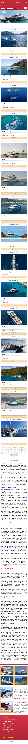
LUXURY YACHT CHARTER (9, 719)
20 (15, 453)
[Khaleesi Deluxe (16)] (14, 67)
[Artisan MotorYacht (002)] (14, 234)
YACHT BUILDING (7, 725)
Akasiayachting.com (9, 8)
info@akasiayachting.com (8, 737)
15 (24, 450)
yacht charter (16, 473)
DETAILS (14, 54)
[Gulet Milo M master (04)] (14, 373)
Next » (15, 455)
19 (12, 453)
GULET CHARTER (7, 721)
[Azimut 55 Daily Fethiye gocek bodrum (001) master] (14, 178)
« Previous (4, 447)
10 (8, 450)
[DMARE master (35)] (14, 39)
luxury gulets (23, 541)
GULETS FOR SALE (7, 731)
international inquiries (7, 590)
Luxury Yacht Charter (20, 702)
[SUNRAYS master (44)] (14, 401)
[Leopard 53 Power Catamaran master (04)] (14, 429)
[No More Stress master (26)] (14, 317)
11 (11, 450)
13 (18, 450)
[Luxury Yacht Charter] (7, 670)
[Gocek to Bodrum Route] (21, 680)
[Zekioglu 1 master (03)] (14, 150)
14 (21, 450)
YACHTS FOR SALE (7, 727)
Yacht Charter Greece (20, 688)
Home (19, 2)
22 (22, 453)
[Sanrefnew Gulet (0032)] (14, 94)
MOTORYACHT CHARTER (8, 723)
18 (9, 453)
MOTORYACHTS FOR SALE (9, 729)
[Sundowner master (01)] (14, 345)
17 (6, 453)
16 (2, 453)
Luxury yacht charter (5, 489)
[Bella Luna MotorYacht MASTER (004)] (14, 289)
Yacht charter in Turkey (6, 546)
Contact (25, 2)
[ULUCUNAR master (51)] (14, 122)
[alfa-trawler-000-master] (14, 206)
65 (11, 455)
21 (18, 453)
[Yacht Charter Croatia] (7, 680)
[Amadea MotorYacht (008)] (14, 262)
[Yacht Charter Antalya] (21, 670)
